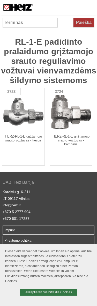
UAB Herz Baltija (18, 182)
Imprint (9, 230)
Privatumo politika (17, 240)
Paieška (84, 22)
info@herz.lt (12, 205)
